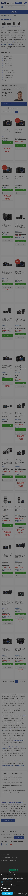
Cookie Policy (9, 879)
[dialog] (14, 884)
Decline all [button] (20, 893)
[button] (14, 891)
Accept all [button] (7, 893)
